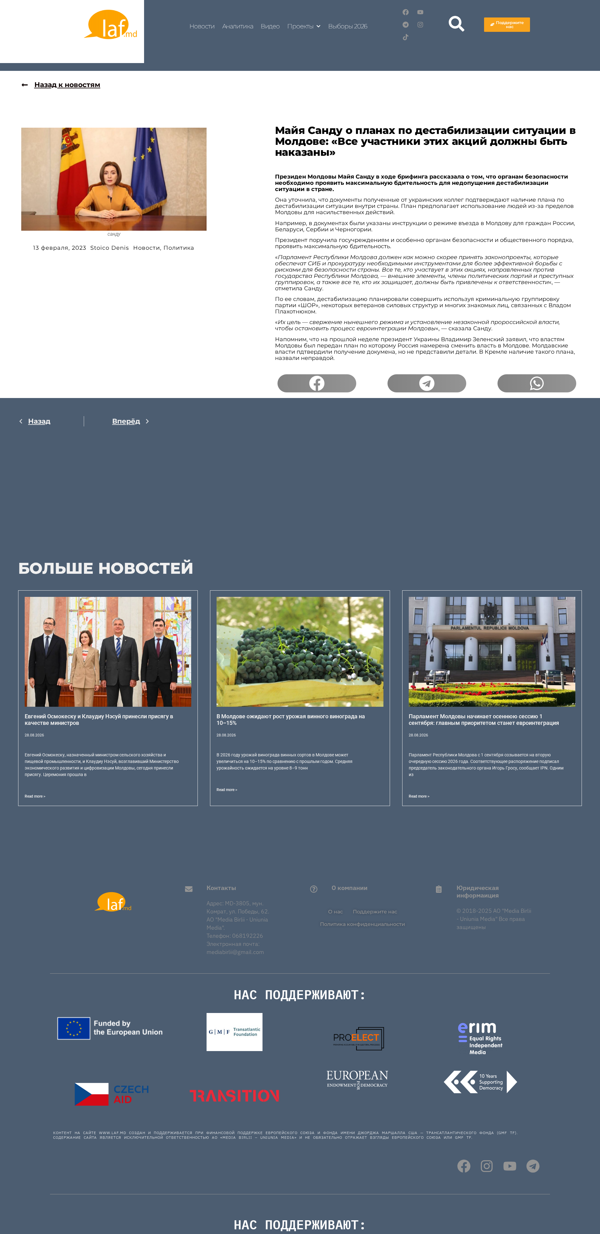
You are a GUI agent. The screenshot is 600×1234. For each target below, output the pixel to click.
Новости (201, 26)
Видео (270, 26)
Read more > (35, 796)
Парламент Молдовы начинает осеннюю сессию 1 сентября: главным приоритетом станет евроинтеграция (484, 719)
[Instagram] (420, 24)
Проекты (300, 26)
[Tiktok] (405, 37)
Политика (178, 247)
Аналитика (237, 26)
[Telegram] (405, 24)
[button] (317, 383)
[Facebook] (405, 12)
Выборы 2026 (347, 26)
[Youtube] (420, 12)
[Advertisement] (84, 497)
